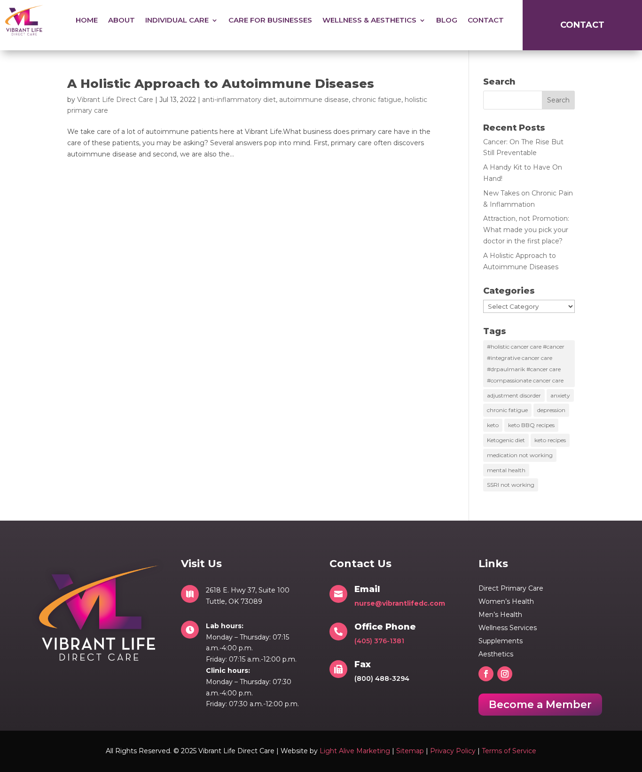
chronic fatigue (376, 99)
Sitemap (410, 751)
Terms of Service (509, 751)
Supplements (500, 641)
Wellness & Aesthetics (369, 20)
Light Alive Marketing (355, 751)
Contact (486, 20)
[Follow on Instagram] (504, 673)
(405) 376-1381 (379, 641)
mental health (506, 470)
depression (551, 409)
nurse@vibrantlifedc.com (399, 603)
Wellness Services (507, 628)
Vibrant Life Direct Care (115, 99)
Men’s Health (500, 614)
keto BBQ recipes (531, 425)
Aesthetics (495, 654)
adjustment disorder (514, 395)
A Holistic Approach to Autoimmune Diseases (220, 83)
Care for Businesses (270, 20)
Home (87, 20)
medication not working (520, 455)
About (121, 20)
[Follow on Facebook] (485, 673)
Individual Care (177, 20)
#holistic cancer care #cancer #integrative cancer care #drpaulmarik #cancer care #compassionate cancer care (525, 363)
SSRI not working (510, 484)
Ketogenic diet (506, 440)
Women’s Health (506, 601)
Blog (446, 20)
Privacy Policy (453, 751)
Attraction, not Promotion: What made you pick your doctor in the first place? (526, 229)
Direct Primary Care (510, 588)
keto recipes (550, 440)
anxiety (560, 395)
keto (493, 425)
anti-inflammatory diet (239, 99)
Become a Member (540, 704)
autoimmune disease (314, 99)
